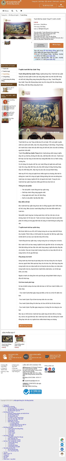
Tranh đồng (23, 15)
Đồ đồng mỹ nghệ (13, 15)
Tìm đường (62, 442)
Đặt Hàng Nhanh (26, 325)
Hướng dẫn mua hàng (4, 365)
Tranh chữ (5, 68)
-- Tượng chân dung (12, 442)
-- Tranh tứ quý (11, 433)
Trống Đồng (6, 76)
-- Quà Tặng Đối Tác (12, 438)
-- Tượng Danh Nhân (12, 445)
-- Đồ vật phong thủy (12, 449)
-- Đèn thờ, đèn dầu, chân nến (15, 419)
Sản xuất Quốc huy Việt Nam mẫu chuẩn (10, 114)
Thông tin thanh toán (4, 369)
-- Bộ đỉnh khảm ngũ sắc (13, 410)
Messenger (62, 451)
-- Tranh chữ (10, 434)
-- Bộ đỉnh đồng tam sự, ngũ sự (15, 409)
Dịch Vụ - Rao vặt (5, 372)
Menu (6, 11)
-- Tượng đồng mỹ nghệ (13, 446)
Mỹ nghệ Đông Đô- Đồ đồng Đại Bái (23, 400)
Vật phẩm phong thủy (9, 448)
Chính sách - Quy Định (59, 1)
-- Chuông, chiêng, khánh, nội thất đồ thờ (18, 413)
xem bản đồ (51, 56)
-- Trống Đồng (10, 430)
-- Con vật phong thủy (13, 450)
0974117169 (48, 5)
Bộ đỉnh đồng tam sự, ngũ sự (18, 424)
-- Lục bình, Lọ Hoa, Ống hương (15, 417)
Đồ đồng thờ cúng (8, 412)
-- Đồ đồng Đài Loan (12, 416)
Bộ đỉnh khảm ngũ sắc (16, 426)
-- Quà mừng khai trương (13, 439)
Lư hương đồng (14, 423)
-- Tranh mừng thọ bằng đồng (15, 428)
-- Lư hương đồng (11, 408)
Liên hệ (49, 1)
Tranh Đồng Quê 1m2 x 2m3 (19, 345)
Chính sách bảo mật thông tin (16, 370)
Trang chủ (34, 1)
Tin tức (5, 452)
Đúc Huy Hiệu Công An (10, 119)
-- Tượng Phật (11, 444)
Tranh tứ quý (6, 71)
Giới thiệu (41, 1)
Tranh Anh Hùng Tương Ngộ (6, 345)
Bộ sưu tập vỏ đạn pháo (10, 88)
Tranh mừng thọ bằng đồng (8, 80)
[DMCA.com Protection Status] (50, 372)
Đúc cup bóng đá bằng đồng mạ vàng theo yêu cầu (11, 108)
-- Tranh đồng (10, 431)
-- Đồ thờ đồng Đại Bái (13, 415)
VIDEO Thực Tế (7, 453)
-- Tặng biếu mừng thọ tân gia (15, 437)
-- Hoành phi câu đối (12, 420)
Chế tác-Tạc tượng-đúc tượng (11, 441)
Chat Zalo (62, 446)
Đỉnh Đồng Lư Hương (9, 406)
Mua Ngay (57, 44)
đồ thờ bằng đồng (49, 51)
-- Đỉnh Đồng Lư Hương (13, 421)
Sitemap (14, 368)
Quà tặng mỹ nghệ (8, 435)
